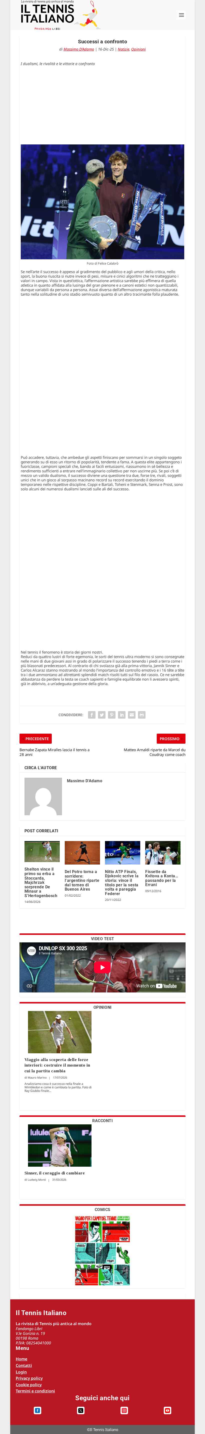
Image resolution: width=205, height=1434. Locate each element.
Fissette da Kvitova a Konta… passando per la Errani (161, 878)
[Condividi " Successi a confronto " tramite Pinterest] (112, 715)
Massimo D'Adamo (79, 49)
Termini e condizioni (35, 1391)
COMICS (102, 1209)
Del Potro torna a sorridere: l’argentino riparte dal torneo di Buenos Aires (82, 880)
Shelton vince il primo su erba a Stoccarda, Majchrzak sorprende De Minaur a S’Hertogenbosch (41, 882)
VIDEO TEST (102, 938)
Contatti (24, 1365)
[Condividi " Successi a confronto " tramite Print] (142, 715)
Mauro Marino (37, 1077)
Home (21, 1359)
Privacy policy (29, 1378)
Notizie (123, 49)
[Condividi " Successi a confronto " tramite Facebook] (92, 715)
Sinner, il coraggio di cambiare (54, 1173)
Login (21, 1372)
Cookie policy (29, 1384)
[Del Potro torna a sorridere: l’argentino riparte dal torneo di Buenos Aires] (82, 853)
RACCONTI (102, 1120)
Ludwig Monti (37, 1179)
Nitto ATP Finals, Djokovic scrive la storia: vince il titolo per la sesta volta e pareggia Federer (121, 882)
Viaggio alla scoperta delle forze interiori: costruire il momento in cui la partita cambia (57, 1065)
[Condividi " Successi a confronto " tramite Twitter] (102, 715)
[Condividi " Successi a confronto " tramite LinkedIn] (122, 715)
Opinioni (138, 49)
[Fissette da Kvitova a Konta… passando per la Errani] (162, 853)
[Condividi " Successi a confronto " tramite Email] (132, 715)
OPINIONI (103, 1007)
